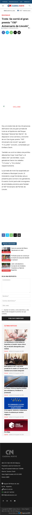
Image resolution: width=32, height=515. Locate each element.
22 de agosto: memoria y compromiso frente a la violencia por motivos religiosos (15, 412)
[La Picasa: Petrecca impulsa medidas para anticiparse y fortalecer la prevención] (16, 381)
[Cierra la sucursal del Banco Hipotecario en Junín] (6, 250)
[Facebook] (3, 32)
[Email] (15, 32)
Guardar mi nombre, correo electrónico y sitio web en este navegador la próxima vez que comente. (15, 311)
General (6, 351)
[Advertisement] (16, 53)
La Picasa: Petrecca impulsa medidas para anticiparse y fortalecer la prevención (15, 390)
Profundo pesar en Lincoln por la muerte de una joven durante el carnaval (20, 258)
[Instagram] (7, 500)
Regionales (6, 15)
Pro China (7, 432)
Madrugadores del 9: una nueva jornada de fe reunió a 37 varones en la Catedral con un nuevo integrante (16, 368)
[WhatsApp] (11, 32)
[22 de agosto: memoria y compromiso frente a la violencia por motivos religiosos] (16, 403)
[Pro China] (16, 425)
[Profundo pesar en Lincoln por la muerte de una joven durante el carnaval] (6, 258)
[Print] (19, 32)
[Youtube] (14, 500)
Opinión (6, 434)
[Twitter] (7, 32)
